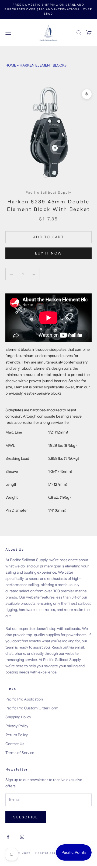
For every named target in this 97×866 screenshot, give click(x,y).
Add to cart (48, 237)
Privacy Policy (16, 725)
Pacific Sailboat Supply (49, 192)
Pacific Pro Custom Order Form (31, 708)
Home (10, 65)
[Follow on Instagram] (22, 836)
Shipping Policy (18, 717)
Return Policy (16, 734)
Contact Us (14, 743)
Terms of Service (19, 752)
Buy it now (48, 253)
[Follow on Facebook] (8, 836)
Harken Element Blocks (43, 65)
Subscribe (25, 817)
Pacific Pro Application (24, 699)
